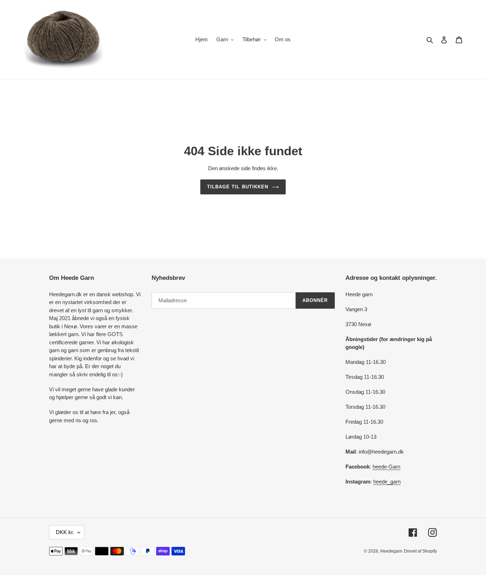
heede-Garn (386, 467)
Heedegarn (391, 551)
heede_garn (387, 482)
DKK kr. (65, 532)
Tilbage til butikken (237, 186)
